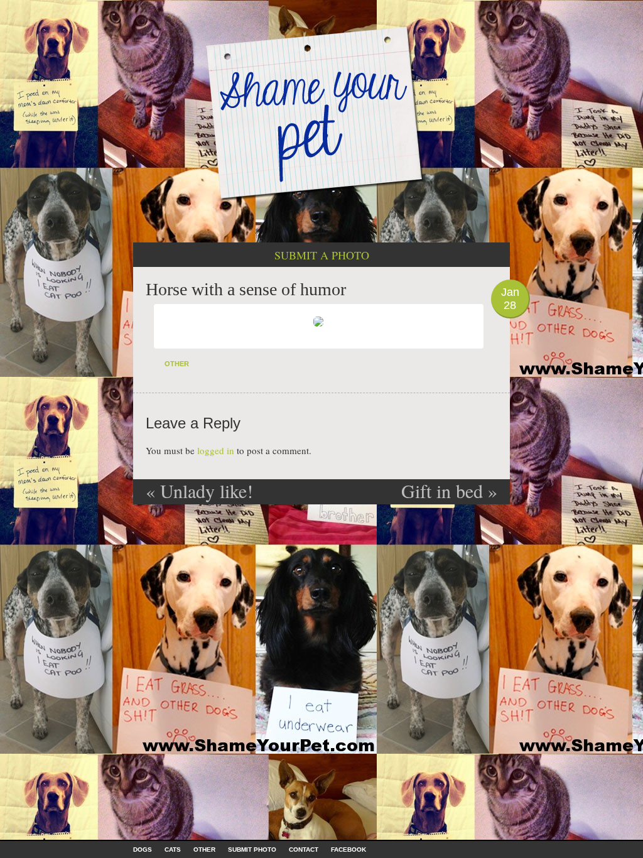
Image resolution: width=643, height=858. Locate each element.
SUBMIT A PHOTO (321, 255)
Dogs (142, 849)
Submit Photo (252, 849)
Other (177, 363)
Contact (303, 849)
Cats (173, 849)
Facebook (348, 849)
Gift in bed (449, 490)
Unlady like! (199, 490)
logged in (215, 450)
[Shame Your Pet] (321, 112)
